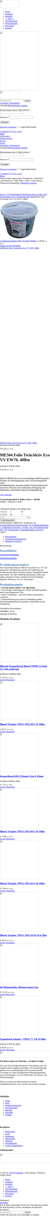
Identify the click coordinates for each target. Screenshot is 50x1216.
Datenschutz (10, 1139)
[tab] (27, 536)
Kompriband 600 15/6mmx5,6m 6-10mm (21, 776)
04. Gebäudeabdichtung (38, 525)
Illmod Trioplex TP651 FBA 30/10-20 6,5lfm (23, 935)
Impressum (9, 1136)
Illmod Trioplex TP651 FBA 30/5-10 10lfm (22, 724)
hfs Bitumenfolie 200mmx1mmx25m (19, 987)
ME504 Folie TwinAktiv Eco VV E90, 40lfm (18, 443)
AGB (7, 1134)
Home (7, 1101)
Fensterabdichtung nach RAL (32, 530)
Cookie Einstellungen (14, 1146)
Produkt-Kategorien (13, 1105)
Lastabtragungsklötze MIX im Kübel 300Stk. (18, 241)
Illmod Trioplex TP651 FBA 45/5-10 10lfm (22, 883)
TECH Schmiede (16, 1173)
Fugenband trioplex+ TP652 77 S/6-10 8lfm (23, 1039)
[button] (7, 680)
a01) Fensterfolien (11, 530)
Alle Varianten (6, 495)
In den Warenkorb (7, 520)
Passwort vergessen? (8, 127)
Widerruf (8, 1141)
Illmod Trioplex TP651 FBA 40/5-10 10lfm (22, 831)
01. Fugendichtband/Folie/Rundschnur (20, 194)
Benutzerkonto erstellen (18, 105)
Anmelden (4, 122)
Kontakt (8, 1115)
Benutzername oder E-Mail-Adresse (15, 110)
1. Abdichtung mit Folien (10, 527)
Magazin (8, 1110)
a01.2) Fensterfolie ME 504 (22, 197)
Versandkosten (11, 1143)
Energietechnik (11, 1108)
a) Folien (40, 194)
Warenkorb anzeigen (28, 183)
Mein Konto (10, 1131)
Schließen (4, 1203)
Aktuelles (9, 1112)
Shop (7, 1103)
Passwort (4, 117)
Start (2, 194)
